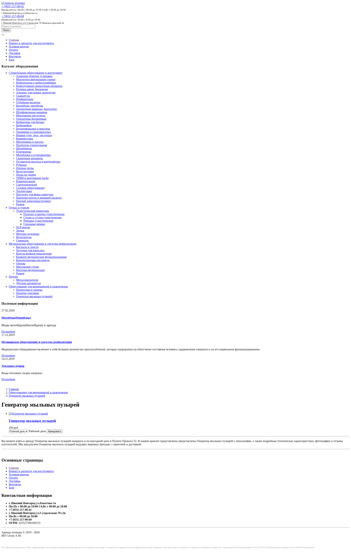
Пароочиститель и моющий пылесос (39, 197)
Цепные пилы (25, 168)
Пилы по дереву (26, 174)
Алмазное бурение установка (34, 76)
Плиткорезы (23, 151)
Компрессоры (24, 138)
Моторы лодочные (27, 233)
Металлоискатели (27, 279)
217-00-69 (12, 16)
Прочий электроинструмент (33, 201)
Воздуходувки (25, 171)
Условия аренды (19, 46)
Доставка (14, 53)
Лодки (20, 230)
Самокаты (22, 240)
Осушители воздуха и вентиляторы (38, 161)
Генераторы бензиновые (31, 118)
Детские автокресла (28, 283)
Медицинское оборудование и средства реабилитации (42, 243)
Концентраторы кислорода (33, 260)
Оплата (13, 49)
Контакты (15, 56)
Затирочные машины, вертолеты (36, 109)
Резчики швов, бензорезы (32, 89)
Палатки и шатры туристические (44, 214)
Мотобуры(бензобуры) (16, 317)
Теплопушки (24, 191)
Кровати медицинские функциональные (41, 256)
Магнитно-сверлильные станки (35, 79)
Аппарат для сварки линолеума (35, 92)
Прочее (13, 276)
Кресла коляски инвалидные (34, 253)
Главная (14, 39)
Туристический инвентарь (32, 210)
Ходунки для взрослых (30, 250)
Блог (12, 59)
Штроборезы (24, 148)
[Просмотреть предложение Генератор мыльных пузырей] (28, 413)
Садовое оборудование (30, 187)
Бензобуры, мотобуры (29, 105)
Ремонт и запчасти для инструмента (31, 43)
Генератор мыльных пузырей (34, 296)
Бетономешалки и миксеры (33, 128)
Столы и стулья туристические (42, 217)
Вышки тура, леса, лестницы (34, 135)
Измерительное (25, 181)
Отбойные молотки (28, 102)
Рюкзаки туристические (38, 220)
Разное (20, 204)
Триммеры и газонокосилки (33, 132)
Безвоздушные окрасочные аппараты (39, 85)
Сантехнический (26, 184)
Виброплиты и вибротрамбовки (36, 82)
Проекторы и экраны (29, 289)
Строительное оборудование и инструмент (35, 72)
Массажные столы (27, 266)
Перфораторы (24, 99)
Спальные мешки (34, 224)
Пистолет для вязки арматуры (34, 194)
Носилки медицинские (30, 270)
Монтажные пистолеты (30, 115)
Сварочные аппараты (29, 158)
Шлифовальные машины (31, 112)
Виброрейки (24, 125)
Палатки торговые (27, 293)
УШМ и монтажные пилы (32, 178)
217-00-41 (12, 6)
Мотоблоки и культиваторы (33, 155)
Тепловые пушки (12, 365)
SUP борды (23, 227)
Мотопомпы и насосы (30, 141)
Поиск (6, 30)
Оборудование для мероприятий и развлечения (38, 286)
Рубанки (21, 164)
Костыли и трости (27, 247)
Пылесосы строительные (31, 145)
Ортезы (20, 263)
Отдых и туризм (19, 207)
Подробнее (8, 331)
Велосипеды (24, 237)
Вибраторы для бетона (30, 122)
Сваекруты (23, 95)
